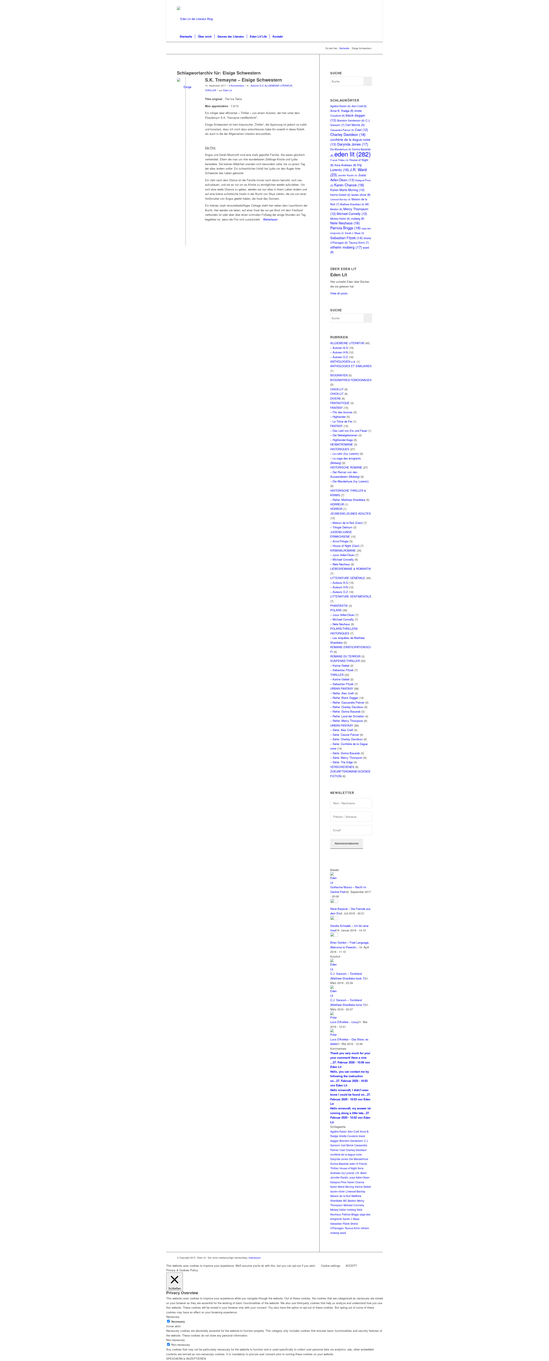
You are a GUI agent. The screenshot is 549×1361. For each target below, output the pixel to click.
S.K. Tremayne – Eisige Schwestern (243, 79)
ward (343, 1233)
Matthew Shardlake (352, 204)
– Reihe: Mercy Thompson (346, 721)
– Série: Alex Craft (341, 730)
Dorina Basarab (339, 1163)
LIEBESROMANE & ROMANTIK (350, 569)
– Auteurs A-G (339, 583)
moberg (357, 218)
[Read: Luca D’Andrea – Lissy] (334, 1017)
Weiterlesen (270, 219)
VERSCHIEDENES (342, 767)
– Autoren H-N (339, 352)
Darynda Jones (352, 144)
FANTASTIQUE (340, 403)
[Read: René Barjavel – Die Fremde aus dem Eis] (334, 902)
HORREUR (337, 504)
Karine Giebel (340, 194)
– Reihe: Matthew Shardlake (347, 500)
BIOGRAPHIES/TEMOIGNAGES (351, 380)
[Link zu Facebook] (369, 3)
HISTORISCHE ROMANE (346, 467)
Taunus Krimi (359, 242)
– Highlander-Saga (341, 440)
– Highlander (338, 417)
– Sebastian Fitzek (342, 670)
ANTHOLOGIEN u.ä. (343, 361)
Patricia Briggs (345, 227)
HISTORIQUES (339, 449)
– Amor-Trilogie (339, 541)
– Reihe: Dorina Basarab (345, 711)
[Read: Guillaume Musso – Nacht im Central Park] (334, 882)
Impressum (255, 1257)
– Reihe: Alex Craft (342, 693)
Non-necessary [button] (175, 1340)
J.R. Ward (361, 1173)
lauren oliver (360, 195)
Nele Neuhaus (345, 222)
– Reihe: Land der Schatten (347, 716)
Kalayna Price (338, 1182)
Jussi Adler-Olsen (348, 177)
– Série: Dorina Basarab (345, 753)
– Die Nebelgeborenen (343, 435)
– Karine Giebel (339, 665)
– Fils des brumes (341, 412)
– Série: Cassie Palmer (344, 735)
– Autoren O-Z (339, 357)
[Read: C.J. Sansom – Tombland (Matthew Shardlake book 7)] (334, 969)
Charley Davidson (348, 134)
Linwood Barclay (340, 199)
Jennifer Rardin (347, 175)
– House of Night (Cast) (344, 546)
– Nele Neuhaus (340, 564)
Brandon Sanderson (351, 120)
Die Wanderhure (358, 1159)
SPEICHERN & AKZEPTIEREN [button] (186, 1358)
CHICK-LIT (337, 389)
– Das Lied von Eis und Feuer (348, 431)
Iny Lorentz (346, 167)
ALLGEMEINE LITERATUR (278, 85)
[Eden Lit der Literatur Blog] (195, 18)
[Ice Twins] (185, 87)
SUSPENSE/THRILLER (345, 661)
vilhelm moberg (346, 247)
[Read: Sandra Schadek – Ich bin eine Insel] (334, 919)
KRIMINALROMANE (343, 550)
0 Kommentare (236, 85)
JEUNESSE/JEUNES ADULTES (350, 513)
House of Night (348, 1168)
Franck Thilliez (339, 160)
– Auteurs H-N (339, 587)
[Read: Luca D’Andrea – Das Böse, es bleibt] (334, 1035)
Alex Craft (359, 106)
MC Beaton (349, 1200)
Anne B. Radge (341, 111)
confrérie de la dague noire (346, 1154)
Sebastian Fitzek (346, 237)
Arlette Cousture (348, 1136)
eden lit (352, 153)
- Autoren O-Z (256, 85)
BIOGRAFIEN (339, 375)
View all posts (339, 293)
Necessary (178, 1321)
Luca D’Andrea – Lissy (344, 1022)
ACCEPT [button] (351, 1266)
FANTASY (336, 408)
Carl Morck (355, 125)
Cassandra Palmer (342, 130)
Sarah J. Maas (354, 233)
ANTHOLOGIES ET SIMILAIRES (351, 366)
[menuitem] (186, 36)
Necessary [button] (172, 1317)
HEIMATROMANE (341, 444)
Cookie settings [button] (330, 1266)
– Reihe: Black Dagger (344, 698)
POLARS (336, 610)
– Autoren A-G (339, 348)
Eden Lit (227, 90)
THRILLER (210, 90)
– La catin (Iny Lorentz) (344, 454)
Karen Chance (349, 184)
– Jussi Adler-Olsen (342, 555)
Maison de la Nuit (340, 1196)
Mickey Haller (340, 218)
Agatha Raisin (340, 106)
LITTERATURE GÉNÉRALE (347, 578)
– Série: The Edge (341, 762)
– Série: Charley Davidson (346, 739)
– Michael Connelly (342, 559)
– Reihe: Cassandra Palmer (347, 702)
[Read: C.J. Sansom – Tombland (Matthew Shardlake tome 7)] (334, 995)
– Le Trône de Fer (341, 421)
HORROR (336, 509)
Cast (361, 129)
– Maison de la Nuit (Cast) (346, 523)
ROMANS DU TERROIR (345, 656)
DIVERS (335, 398)
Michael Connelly (352, 213)
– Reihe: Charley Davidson (346, 707)
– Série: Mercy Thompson (346, 758)
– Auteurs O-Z (339, 592)
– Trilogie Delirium (341, 527)
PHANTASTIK (339, 606)
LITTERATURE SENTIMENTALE (350, 596)
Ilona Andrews (345, 165)
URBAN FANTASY (341, 688)
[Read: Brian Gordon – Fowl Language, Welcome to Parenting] (334, 936)
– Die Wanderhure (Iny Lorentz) (349, 481)
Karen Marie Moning (347, 190)
